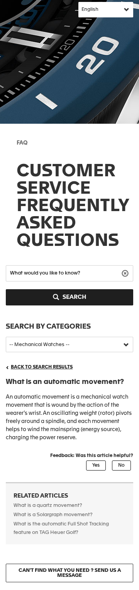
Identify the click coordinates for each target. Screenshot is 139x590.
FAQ (22, 143)
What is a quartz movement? (48, 505)
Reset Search (126, 272)
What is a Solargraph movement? (53, 514)
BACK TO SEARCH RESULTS (42, 367)
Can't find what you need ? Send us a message (70, 573)
